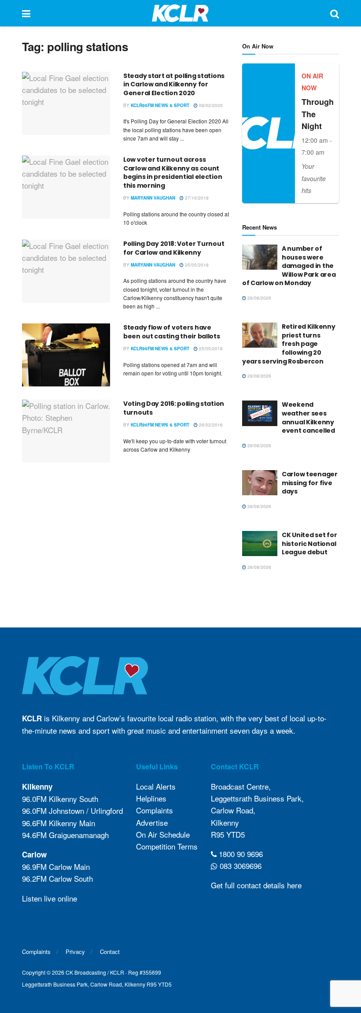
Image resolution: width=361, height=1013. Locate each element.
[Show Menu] (26, 13)
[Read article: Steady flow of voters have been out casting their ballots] (66, 354)
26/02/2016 (210, 425)
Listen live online (49, 898)
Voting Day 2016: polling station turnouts (173, 408)
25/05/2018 (196, 265)
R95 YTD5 (228, 834)
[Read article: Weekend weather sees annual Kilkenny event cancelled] (259, 413)
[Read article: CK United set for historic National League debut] (259, 543)
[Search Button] (334, 13)
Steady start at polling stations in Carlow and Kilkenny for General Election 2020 (174, 84)
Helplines (151, 798)
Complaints (154, 810)
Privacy (75, 951)
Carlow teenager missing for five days (310, 483)
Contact (110, 951)
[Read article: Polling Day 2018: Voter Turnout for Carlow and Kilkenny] (66, 271)
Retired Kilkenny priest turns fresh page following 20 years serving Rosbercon (288, 343)
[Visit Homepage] (180, 13)
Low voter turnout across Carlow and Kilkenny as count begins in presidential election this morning (172, 172)
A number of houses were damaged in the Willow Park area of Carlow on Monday (289, 265)
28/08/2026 (258, 298)
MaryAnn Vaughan (153, 198)
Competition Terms (167, 846)
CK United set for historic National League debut (309, 544)
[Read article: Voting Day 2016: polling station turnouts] (66, 431)
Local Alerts (156, 786)
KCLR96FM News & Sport (160, 105)
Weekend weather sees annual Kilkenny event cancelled (308, 417)
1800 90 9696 (240, 853)
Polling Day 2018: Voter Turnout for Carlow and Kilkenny (173, 248)
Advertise (152, 822)
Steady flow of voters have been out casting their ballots (171, 332)
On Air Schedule (163, 834)
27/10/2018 (196, 198)
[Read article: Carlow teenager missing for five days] (259, 482)
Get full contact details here (256, 885)
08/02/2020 (210, 105)
